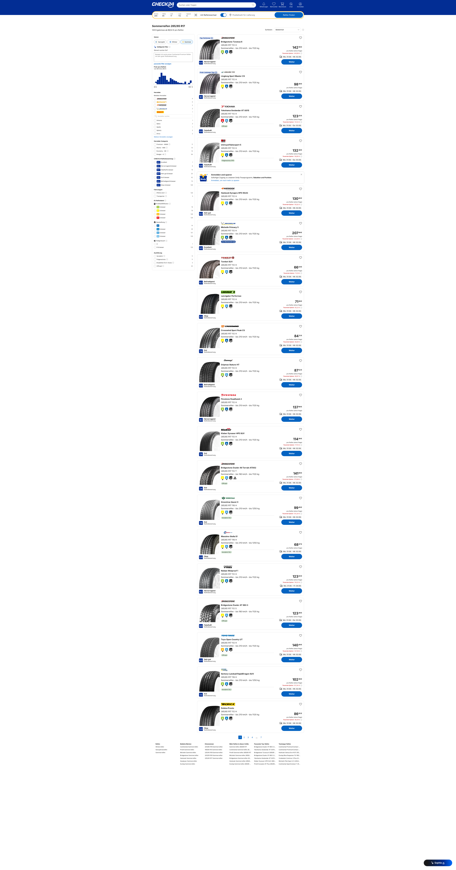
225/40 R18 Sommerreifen (214, 752)
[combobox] (287, 29)
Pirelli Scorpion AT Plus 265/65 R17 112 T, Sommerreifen (265, 764)
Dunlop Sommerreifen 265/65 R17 (240, 764)
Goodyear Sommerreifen (188, 761)
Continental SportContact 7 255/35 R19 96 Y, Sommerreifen (289, 764)
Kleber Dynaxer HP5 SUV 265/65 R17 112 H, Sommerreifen (265, 761)
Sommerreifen (160, 752)
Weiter (292, 62)
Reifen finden (289, 15)
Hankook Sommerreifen (188, 758)
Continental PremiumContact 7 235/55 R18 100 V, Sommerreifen (289, 747)
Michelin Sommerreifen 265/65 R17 (240, 755)
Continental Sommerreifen (189, 747)
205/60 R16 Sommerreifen (214, 747)
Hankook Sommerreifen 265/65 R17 (240, 761)
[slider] (155, 84)
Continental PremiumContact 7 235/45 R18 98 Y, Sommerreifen (289, 750)
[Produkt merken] (300, 37)
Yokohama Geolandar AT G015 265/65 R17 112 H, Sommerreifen (265, 750)
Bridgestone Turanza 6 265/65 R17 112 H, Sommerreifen (265, 752)
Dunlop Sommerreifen (187, 764)
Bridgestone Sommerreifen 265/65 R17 (240, 758)
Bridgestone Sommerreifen (189, 755)
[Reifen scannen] (196, 15)
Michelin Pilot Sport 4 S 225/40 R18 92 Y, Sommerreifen (289, 761)
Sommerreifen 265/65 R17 (238, 747)
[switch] (223, 15)
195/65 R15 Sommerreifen (213, 750)
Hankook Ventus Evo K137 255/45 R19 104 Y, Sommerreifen (289, 752)
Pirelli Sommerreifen (187, 750)
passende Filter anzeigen (162, 64)
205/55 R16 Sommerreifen (213, 755)
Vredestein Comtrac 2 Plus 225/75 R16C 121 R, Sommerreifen (289, 758)
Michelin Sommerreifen (188, 752)
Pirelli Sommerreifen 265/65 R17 (240, 752)
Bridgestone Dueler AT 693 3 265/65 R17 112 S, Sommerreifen (265, 747)
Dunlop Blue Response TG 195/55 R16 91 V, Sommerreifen (289, 755)
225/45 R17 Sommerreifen (213, 758)
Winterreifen (160, 747)
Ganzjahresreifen (161, 750)
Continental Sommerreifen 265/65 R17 (240, 750)
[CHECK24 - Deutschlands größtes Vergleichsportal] (163, 5)
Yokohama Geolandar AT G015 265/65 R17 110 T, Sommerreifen (265, 758)
